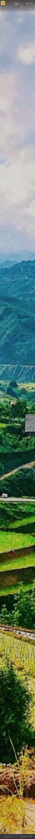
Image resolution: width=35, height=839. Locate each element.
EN (31, 3)
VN (27, 3)
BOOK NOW (9, 836)
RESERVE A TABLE (26, 836)
